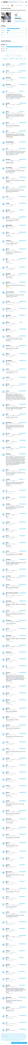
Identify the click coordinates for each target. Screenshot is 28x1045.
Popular (3, 5)
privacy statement (5, 1035)
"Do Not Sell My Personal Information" (13, 1040)
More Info (24, 1043)
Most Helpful (18, 55)
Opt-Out (18, 1043)
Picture (11, 55)
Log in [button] (22, 2)
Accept (13, 1043)
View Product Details (20, 21)
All (7, 55)
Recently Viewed (19, 5)
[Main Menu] (1, 2)
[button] (20, 2)
